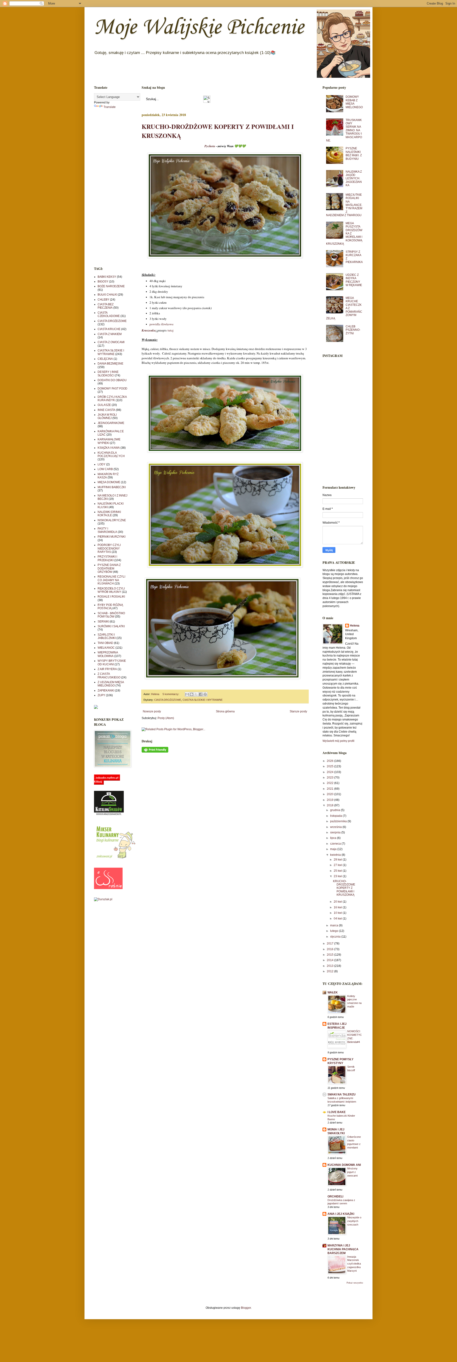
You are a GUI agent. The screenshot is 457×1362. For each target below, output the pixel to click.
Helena (354, 625)
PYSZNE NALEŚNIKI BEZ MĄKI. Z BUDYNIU (354, 153)
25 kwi (338, 870)
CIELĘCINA (105, 358)
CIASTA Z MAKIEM (110, 334)
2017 (330, 943)
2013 (330, 966)
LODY (101, 464)
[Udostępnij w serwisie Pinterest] (205, 694)
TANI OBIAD (105, 643)
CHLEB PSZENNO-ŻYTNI (353, 330)
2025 (330, 766)
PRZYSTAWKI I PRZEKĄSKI (107, 558)
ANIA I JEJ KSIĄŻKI (341, 1214)
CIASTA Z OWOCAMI (111, 342)
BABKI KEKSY (107, 276)
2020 (330, 794)
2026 (330, 761)
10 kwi (338, 912)
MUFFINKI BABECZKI (112, 487)
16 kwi (338, 907)
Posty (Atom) (166, 718)
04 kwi (338, 918)
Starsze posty (298, 711)
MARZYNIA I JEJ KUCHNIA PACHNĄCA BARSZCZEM (343, 1249)
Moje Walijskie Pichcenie (199, 27)
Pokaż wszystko (355, 1283)
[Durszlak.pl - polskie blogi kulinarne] (103, 899)
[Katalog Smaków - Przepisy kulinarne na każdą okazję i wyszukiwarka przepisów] (109, 814)
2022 (330, 783)
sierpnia (335, 832)
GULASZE (104, 405)
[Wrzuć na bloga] (191, 694)
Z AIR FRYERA (107, 669)
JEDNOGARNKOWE (111, 423)
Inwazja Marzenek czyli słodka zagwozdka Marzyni (354, 1263)
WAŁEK (333, 992)
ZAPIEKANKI (106, 690)
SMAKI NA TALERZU (342, 1094)
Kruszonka (149, 330)
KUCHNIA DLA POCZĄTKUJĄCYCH (111, 454)
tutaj (171, 330)
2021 (330, 788)
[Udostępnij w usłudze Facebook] (200, 694)
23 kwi (338, 876)
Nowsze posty (152, 711)
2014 (330, 960)
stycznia (335, 936)
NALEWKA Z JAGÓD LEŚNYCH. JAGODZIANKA (354, 178)
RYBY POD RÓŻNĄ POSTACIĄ (110, 606)
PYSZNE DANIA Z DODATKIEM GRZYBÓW (109, 568)
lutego (334, 931)
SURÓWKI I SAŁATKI (111, 626)
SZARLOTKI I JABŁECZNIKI (107, 636)
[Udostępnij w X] (196, 694)
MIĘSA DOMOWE (109, 482)
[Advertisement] (110, 187)
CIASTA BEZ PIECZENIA (106, 306)
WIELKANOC (106, 647)
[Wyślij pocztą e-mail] (187, 694)
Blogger (246, 1307)
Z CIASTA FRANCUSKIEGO (109, 675)
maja (333, 849)
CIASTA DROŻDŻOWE (167, 699)
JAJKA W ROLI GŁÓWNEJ (107, 416)
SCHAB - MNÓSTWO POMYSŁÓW (111, 615)
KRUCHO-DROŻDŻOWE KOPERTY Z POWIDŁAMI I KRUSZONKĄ (344, 888)
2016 (330, 949)
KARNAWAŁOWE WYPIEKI (109, 441)
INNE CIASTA (106, 410)
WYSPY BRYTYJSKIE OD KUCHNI (112, 662)
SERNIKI (103, 621)
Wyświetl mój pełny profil (338, 741)
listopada (336, 815)
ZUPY (101, 695)
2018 (330, 805)
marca (334, 925)
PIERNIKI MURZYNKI (111, 536)
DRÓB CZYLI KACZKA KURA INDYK (112, 398)
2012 (330, 971)
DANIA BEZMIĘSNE (110, 363)
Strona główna (225, 711)
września (336, 827)
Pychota (209, 146)
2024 (330, 772)
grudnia (335, 810)
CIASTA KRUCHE (109, 329)
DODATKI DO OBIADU (112, 380)
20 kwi (338, 901)
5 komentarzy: (171, 694)
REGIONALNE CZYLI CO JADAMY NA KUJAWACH (111, 580)
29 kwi (338, 859)
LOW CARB (105, 469)
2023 (330, 777)
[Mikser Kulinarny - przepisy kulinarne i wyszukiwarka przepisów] (115, 858)
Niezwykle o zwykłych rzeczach (354, 1221)
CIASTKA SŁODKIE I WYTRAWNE (203, 699)
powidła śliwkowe (161, 324)
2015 (330, 954)
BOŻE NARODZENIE (111, 286)
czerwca (336, 843)
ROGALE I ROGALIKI (111, 596)
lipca (333, 838)
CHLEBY (103, 299)
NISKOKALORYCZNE (112, 520)
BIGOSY (103, 281)
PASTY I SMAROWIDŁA (107, 530)
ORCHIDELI (335, 1196)
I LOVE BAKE (337, 1112)
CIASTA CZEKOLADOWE (109, 314)
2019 (330, 800)
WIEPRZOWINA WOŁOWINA (108, 654)
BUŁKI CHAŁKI (107, 294)
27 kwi (338, 865)
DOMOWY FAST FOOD (112, 388)
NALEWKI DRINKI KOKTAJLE (109, 513)
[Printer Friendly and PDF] (155, 751)
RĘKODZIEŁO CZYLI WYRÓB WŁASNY (111, 590)
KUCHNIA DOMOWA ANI (344, 1165)
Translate (110, 107)
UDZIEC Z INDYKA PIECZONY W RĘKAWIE (354, 280)
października (339, 821)
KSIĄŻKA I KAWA (109, 447)
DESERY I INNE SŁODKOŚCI (108, 373)
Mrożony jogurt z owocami (352, 1172)
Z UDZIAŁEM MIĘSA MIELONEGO (111, 684)
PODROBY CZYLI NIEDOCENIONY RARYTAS (109, 548)
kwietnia (336, 854)
